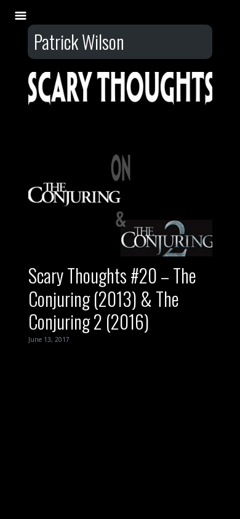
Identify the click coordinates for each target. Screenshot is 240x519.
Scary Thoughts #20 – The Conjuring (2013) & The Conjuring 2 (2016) (112, 298)
